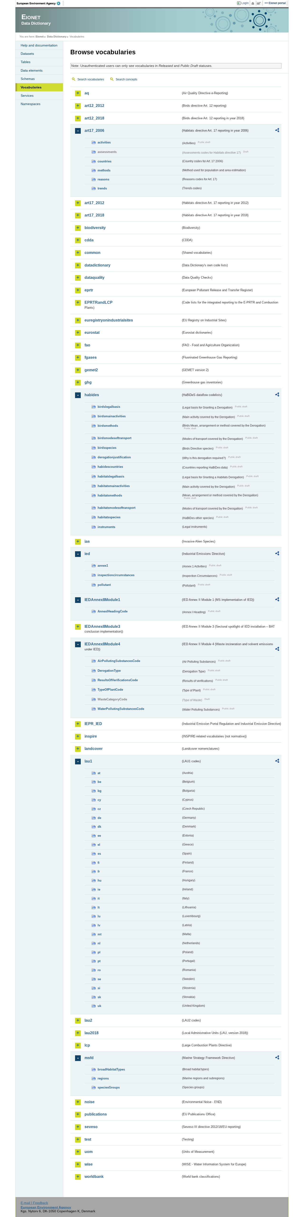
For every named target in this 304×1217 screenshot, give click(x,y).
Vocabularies (31, 87)
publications (96, 1114)
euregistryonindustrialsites (109, 320)
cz (99, 809)
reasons (103, 179)
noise (90, 1102)
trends (102, 188)
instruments (106, 527)
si (99, 988)
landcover (94, 749)
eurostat (92, 333)
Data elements (32, 70)
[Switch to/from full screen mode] (259, 3)
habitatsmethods (110, 495)
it (99, 898)
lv (99, 925)
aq (87, 93)
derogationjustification (114, 457)
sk (99, 997)
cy (99, 800)
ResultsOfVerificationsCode (118, 680)
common (92, 253)
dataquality (94, 278)
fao (87, 345)
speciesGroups (109, 1087)
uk (99, 1006)
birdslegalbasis (109, 407)
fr (99, 871)
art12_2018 (94, 118)
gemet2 (91, 370)
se (99, 979)
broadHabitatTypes (111, 1069)
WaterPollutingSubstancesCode (121, 709)
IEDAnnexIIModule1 (102, 600)
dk (99, 826)
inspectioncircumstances (116, 575)
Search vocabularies (90, 79)
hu (99, 880)
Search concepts (126, 79)
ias (87, 541)
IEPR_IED (93, 724)
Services (27, 95)
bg (99, 791)
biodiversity (95, 228)
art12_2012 (94, 106)
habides (92, 395)
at (99, 773)
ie (99, 889)
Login (245, 3)
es (99, 853)
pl (99, 952)
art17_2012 (94, 203)
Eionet (40, 36)
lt (99, 907)
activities (104, 142)
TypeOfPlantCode (110, 689)
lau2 (88, 1020)
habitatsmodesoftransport (116, 508)
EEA (40, 3)
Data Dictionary (56, 36)
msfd (89, 1058)
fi (99, 862)
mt (99, 934)
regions (103, 1078)
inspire (91, 736)
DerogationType (109, 670)
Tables (25, 62)
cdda (89, 240)
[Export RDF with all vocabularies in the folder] (277, 131)
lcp (87, 1045)
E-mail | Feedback (34, 1203)
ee (99, 835)
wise (89, 1164)
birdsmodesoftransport (114, 438)
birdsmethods (108, 425)
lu (99, 916)
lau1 (88, 761)
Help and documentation (39, 45)
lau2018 (92, 1033)
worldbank (94, 1177)
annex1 (103, 565)
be (99, 782)
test (88, 1139)
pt (99, 961)
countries (104, 161)
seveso (91, 1127)
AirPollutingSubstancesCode (119, 661)
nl (99, 943)
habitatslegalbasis (111, 476)
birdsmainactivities (112, 416)
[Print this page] (253, 3)
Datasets (27, 53)
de (99, 818)
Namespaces (30, 104)
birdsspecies (107, 448)
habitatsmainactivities (114, 486)
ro (99, 970)
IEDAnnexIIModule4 (102, 644)
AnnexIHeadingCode (113, 611)
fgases (91, 357)
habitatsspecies (109, 517)
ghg (88, 382)
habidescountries (110, 466)
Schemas (28, 79)
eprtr (89, 290)
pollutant (104, 585)
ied (87, 554)
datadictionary (97, 265)
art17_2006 (94, 131)
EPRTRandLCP (99, 302)
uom (89, 1152)
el (99, 844)
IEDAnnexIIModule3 (102, 627)
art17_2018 (94, 215)
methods (104, 170)
